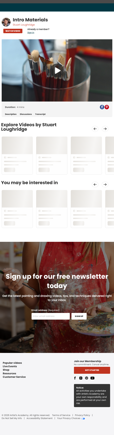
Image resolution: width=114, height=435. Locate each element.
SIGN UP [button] (79, 316)
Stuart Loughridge (24, 25)
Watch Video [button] (12, 31)
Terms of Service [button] (61, 415)
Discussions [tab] (26, 114)
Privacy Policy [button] (82, 415)
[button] (38, 31)
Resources (9, 373)
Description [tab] (11, 114)
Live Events (10, 366)
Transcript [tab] (40, 114)
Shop (6, 370)
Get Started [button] (92, 370)
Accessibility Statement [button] (40, 418)
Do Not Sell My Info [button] (12, 418)
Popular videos (12, 363)
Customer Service (14, 377)
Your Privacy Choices (68, 418)
